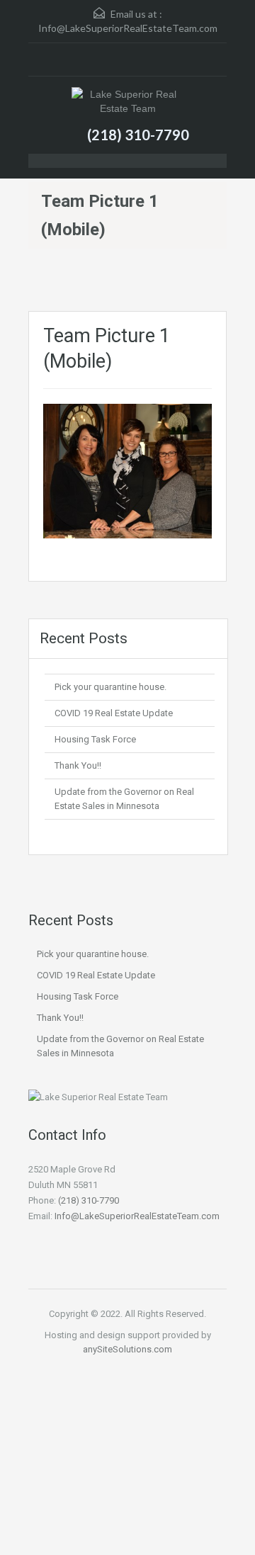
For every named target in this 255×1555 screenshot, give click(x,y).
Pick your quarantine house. (110, 687)
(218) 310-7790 (138, 134)
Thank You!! (78, 765)
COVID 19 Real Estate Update (114, 713)
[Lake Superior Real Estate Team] (127, 103)
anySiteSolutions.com (127, 1349)
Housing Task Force (95, 739)
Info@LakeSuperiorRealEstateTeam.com (127, 28)
